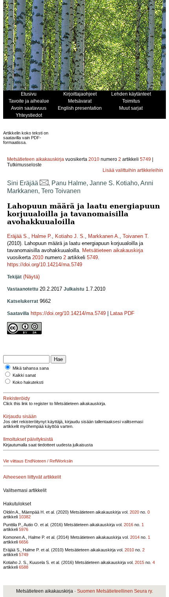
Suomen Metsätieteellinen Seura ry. (115, 591)
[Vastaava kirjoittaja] (44, 183)
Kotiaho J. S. (70, 236)
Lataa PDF (122, 313)
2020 (134, 512)
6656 (23, 542)
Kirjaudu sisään (20, 416)
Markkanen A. (103, 236)
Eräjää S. (17, 236)
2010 (93, 159)
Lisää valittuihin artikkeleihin (133, 170)
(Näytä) (31, 277)
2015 (139, 562)
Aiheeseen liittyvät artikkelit (32, 477)
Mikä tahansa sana (31, 368)
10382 (25, 516)
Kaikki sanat (24, 375)
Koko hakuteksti (28, 382)
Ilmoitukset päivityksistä (28, 439)
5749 (145, 159)
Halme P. (41, 236)
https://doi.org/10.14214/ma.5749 (44, 264)
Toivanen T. (136, 236)
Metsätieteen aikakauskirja (35, 159)
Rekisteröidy (16, 398)
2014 (135, 537)
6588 (23, 567)
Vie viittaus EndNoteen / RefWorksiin (38, 461)
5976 (23, 529)
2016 (128, 524)
